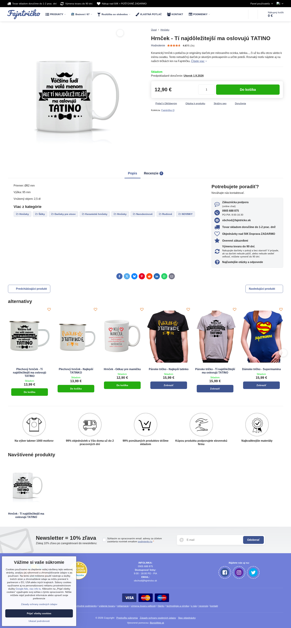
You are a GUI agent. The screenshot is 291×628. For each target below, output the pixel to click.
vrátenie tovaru (107, 606)
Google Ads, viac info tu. (29, 588)
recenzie (203, 606)
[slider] (174, 45)
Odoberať (253, 539)
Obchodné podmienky (85, 606)
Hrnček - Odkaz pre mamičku (122, 369)
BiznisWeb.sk (157, 622)
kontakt (214, 606)
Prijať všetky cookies (39, 613)
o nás (194, 606)
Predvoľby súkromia (127, 617)
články (161, 606)
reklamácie (123, 606)
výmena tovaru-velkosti (143, 606)
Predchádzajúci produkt (31, 288)
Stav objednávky (187, 617)
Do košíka (248, 89)
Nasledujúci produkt (262, 288)
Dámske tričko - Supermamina (261, 369)
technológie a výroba (177, 606)
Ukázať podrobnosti (39, 621)
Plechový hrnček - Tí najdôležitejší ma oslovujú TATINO (29, 372)
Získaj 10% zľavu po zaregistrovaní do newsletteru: (66, 543)
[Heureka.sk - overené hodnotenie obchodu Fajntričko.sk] (78, 578)
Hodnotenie (158, 45)
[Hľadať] (253, 14)
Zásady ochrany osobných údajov (158, 617)
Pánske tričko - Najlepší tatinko (169, 369)
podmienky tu (145, 541)
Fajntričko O (167, 110)
